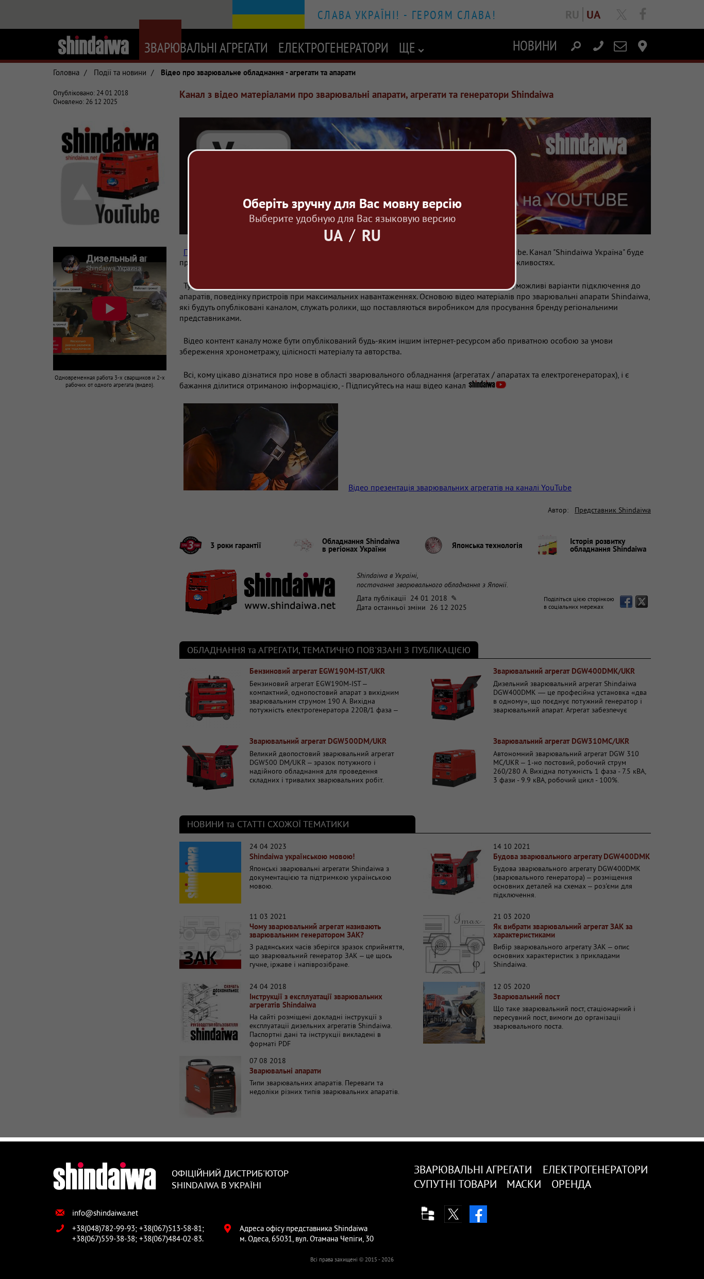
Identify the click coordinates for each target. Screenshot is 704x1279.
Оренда (571, 1184)
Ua (333, 235)
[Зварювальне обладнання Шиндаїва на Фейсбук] (478, 1214)
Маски (524, 1184)
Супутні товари (455, 1184)
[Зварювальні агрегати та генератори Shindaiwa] (104, 1176)
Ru (371, 235)
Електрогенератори (595, 1169)
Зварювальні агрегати (473, 1169)
